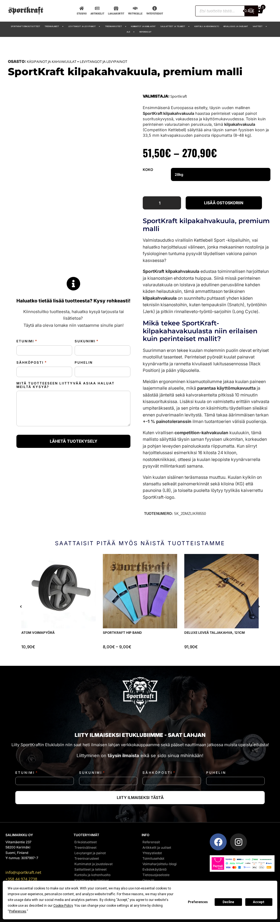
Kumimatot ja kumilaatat (143, 26)
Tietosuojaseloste (156, 875)
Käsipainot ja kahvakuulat (51, 61)
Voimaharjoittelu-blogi (159, 864)
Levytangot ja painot (90, 853)
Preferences (198, 902)
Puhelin (84, 362)
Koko (148, 169)
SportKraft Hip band (122, 633)
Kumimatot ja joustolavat (93, 864)
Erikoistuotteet (85, 842)
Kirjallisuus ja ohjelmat (235, 26)
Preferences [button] (17, 911)
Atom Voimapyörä (38, 633)
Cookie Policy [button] (63, 906)
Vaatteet (257, 26)
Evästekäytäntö (154, 869)
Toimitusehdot (153, 858)
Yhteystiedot (152, 853)
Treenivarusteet (113, 26)
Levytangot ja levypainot (82, 26)
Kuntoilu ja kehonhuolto (206, 26)
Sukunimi (87, 341)
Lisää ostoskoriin (223, 202)
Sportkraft (178, 96)
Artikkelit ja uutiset (156, 847)
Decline (228, 902)
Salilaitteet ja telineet (172, 26)
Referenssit (145, 32)
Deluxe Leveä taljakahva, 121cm (214, 633)
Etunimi (26, 341)
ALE (128, 32)
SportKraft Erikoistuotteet (25, 26)
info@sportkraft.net (23, 872)
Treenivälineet (52, 26)
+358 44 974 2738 (21, 879)
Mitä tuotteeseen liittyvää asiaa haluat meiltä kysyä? (65, 385)
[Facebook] (218, 841)
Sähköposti (31, 362)
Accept (258, 902)
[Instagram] (238, 841)
